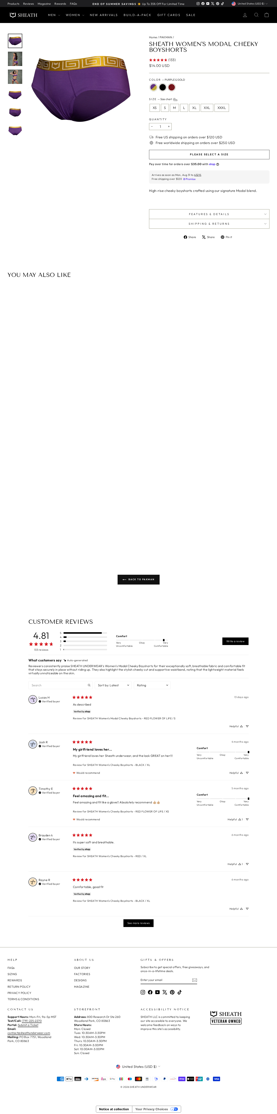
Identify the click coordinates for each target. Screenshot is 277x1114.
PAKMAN (166, 37)
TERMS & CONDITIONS (23, 999)
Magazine (44, 3)
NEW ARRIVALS (104, 15)
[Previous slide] (12, 419)
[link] (162, 59)
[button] (83, 633)
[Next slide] (265, 419)
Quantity (158, 119)
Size (161, 99)
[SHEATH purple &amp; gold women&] (80, 88)
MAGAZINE (82, 986)
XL (194, 108)
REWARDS (15, 980)
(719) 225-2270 (32, 1021)
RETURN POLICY (19, 986)
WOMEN (73, 15)
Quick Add (140, 515)
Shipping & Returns (209, 223)
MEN (52, 15)
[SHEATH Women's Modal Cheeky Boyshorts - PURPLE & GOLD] (135, 536)
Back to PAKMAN (141, 579)
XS (155, 108)
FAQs (73, 3)
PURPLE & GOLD (153, 87)
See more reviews (138, 923)
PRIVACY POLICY (19, 993)
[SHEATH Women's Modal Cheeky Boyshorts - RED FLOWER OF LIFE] (146, 536)
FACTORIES (82, 974)
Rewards (60, 3)
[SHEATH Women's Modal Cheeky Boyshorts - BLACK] (140, 536)
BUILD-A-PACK (138, 15)
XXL (207, 108)
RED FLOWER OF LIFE (171, 87)
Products (13, 3)
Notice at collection (114, 1109)
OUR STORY (82, 968)
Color (167, 79)
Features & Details (209, 214)
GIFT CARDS (169, 15)
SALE (191, 15)
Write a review (235, 641)
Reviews (28, 3)
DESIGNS (80, 980)
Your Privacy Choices (151, 1109)
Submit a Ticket (28, 1025)
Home (153, 37)
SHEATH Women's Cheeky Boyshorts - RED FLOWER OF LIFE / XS (128, 811)
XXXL (221, 108)
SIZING (12, 974)
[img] (75, 660)
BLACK (162, 87)
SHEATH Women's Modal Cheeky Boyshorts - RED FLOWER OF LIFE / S (131, 718)
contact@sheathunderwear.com (29, 1033)
